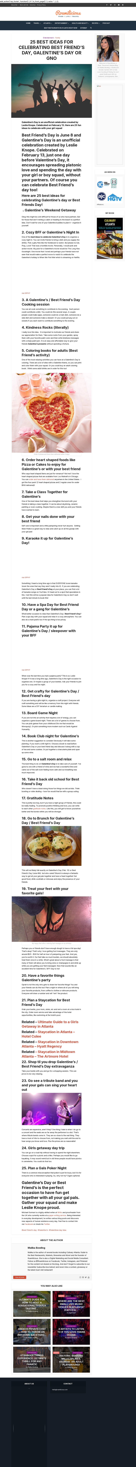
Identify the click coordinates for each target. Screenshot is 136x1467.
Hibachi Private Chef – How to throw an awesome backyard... (31, 1332)
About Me (14, 5)
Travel (36, 23)
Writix (59, 1212)
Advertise (33, 5)
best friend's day (30, 1230)
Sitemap (83, 28)
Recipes (95, 23)
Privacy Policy (41, 5)
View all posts (19, 1277)
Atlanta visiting (65, 1352)
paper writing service (57, 1215)
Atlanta (47, 23)
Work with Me (24, 5)
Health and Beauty (80, 23)
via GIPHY (26, 293)
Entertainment (61, 23)
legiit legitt (72, 1313)
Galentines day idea (58, 1230)
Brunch (68, 1296)
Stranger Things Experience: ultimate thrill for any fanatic (32, 1360)
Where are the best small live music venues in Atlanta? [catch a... (71, 1305)
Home (28, 23)
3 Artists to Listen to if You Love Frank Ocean (71, 1332)
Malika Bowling (33, 1311)
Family (57, 38)
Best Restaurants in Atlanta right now (60, 28)
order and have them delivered (41, 479)
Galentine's (43, 1230)
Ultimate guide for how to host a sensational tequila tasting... (32, 1304)
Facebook (29, 1224)
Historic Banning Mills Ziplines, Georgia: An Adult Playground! (71, 1360)
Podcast (106, 23)
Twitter (47, 1224)
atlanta (61, 1296)
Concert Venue (78, 1296)
